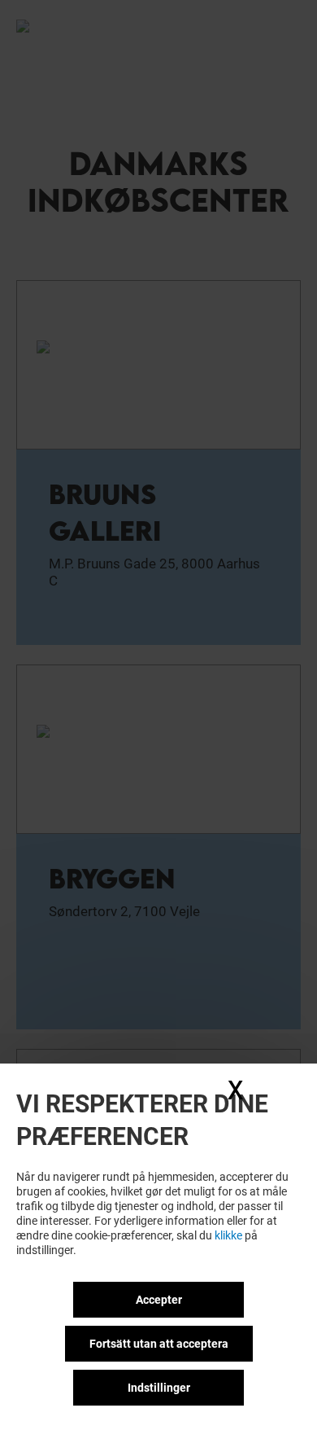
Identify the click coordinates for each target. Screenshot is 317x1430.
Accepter (159, 1299)
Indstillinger (159, 1387)
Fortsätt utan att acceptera (158, 1343)
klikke (228, 1235)
